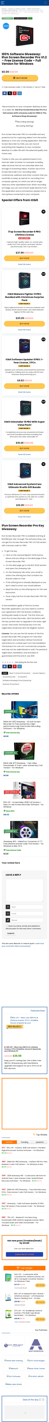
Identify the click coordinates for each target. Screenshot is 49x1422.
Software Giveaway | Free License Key (17, 680)
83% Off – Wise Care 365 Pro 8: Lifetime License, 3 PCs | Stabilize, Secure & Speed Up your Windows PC (22, 1049)
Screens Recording (9, 10)
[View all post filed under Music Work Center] (36, 1368)
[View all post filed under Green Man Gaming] (13, 1360)
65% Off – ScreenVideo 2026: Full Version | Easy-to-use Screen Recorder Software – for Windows (23, 804)
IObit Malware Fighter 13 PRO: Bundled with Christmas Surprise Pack (24, 297)
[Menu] (2, 3)
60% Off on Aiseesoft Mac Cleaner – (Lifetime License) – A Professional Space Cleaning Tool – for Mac (29, 1295)
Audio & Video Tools (16, 9)
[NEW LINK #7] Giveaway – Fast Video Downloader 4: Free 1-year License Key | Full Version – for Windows (22, 765)
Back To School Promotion (20, 673)
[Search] (45, 3)
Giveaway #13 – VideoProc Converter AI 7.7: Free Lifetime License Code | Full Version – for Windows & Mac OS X (23, 843)
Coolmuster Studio (20, 1288)
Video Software (33, 9)
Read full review (24, 264)
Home (4, 9)
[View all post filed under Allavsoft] (13, 1368)
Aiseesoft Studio (19, 1305)
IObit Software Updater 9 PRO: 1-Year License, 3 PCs (24, 361)
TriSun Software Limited (22, 1322)
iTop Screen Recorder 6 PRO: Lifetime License (24, 233)
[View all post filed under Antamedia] (36, 1345)
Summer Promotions (11, 684)
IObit (30, 18)
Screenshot (22, 677)
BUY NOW (21, 78)
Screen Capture (39, 673)
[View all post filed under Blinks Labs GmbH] (13, 1384)
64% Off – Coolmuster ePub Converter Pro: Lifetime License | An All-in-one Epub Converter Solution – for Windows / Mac (29, 1277)
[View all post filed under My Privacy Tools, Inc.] (13, 1345)
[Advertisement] (24, 1103)
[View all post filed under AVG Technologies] (36, 1360)
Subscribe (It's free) (24, 1254)
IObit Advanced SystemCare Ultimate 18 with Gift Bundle (24, 486)
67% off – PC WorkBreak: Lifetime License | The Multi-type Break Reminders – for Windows (28, 1312)
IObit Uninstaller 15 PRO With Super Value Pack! (24, 423)
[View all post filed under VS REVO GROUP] (36, 1376)
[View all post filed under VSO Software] (13, 1376)
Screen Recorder (9, 677)
